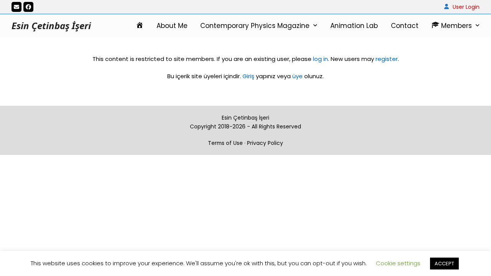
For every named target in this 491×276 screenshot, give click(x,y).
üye (297, 76)
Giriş (248, 76)
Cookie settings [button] (398, 263)
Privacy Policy (265, 143)
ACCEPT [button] (444, 263)
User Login (466, 7)
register (387, 59)
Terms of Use (225, 143)
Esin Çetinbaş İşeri (51, 25)
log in (319, 59)
